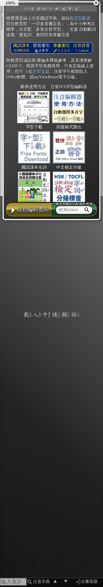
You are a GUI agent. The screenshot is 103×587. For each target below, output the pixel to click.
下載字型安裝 (37, 71)
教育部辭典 (80, 18)
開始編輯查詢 (33, 209)
